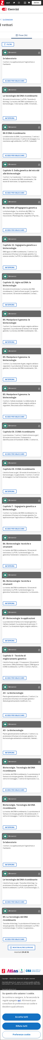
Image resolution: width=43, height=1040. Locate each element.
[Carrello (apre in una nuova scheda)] (29, 3)
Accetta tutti (21, 1017)
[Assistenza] (14, 2)
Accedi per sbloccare (14, 81)
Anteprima (9, 118)
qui (19, 1000)
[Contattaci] (19, 2)
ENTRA (36, 3)
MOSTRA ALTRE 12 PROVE (23, 947)
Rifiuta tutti (21, 1026)
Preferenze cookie (21, 1034)
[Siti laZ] (25, 2)
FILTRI (9, 44)
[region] (21, 1015)
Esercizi (13, 9)
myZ (8, 3)
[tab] (21, 35)
